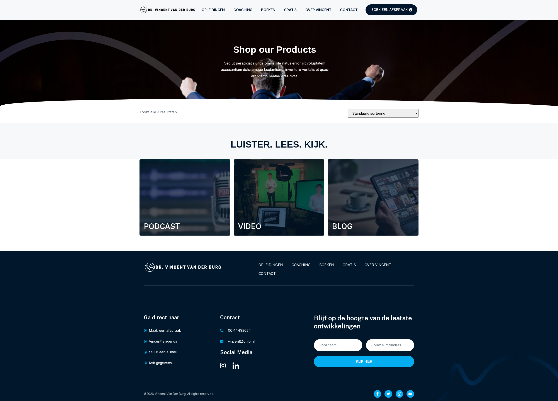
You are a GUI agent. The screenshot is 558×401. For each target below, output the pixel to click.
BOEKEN (268, 10)
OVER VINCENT (318, 10)
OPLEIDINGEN (213, 10)
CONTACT (349, 10)
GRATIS (290, 10)
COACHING (242, 10)
